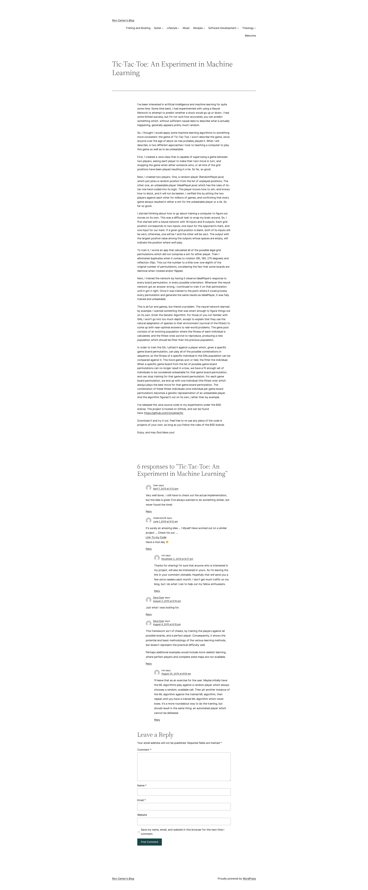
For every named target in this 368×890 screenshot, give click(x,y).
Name (141, 785)
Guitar (157, 27)
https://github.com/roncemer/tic (163, 412)
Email (141, 800)
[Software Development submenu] (238, 28)
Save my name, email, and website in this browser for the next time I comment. (182, 831)
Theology (248, 27)
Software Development (222, 27)
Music (186, 27)
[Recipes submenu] (204, 28)
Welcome (250, 35)
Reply (149, 511)
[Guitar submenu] (162, 28)
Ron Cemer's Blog (123, 20)
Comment (144, 749)
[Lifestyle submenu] (178, 28)
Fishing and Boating (138, 27)
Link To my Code (156, 537)
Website (142, 814)
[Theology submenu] (255, 28)
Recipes (198, 27)
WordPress (249, 878)
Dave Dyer (158, 597)
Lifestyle (172, 27)
